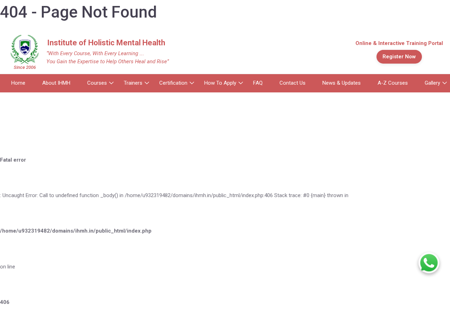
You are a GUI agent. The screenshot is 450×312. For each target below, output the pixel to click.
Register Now (399, 56)
